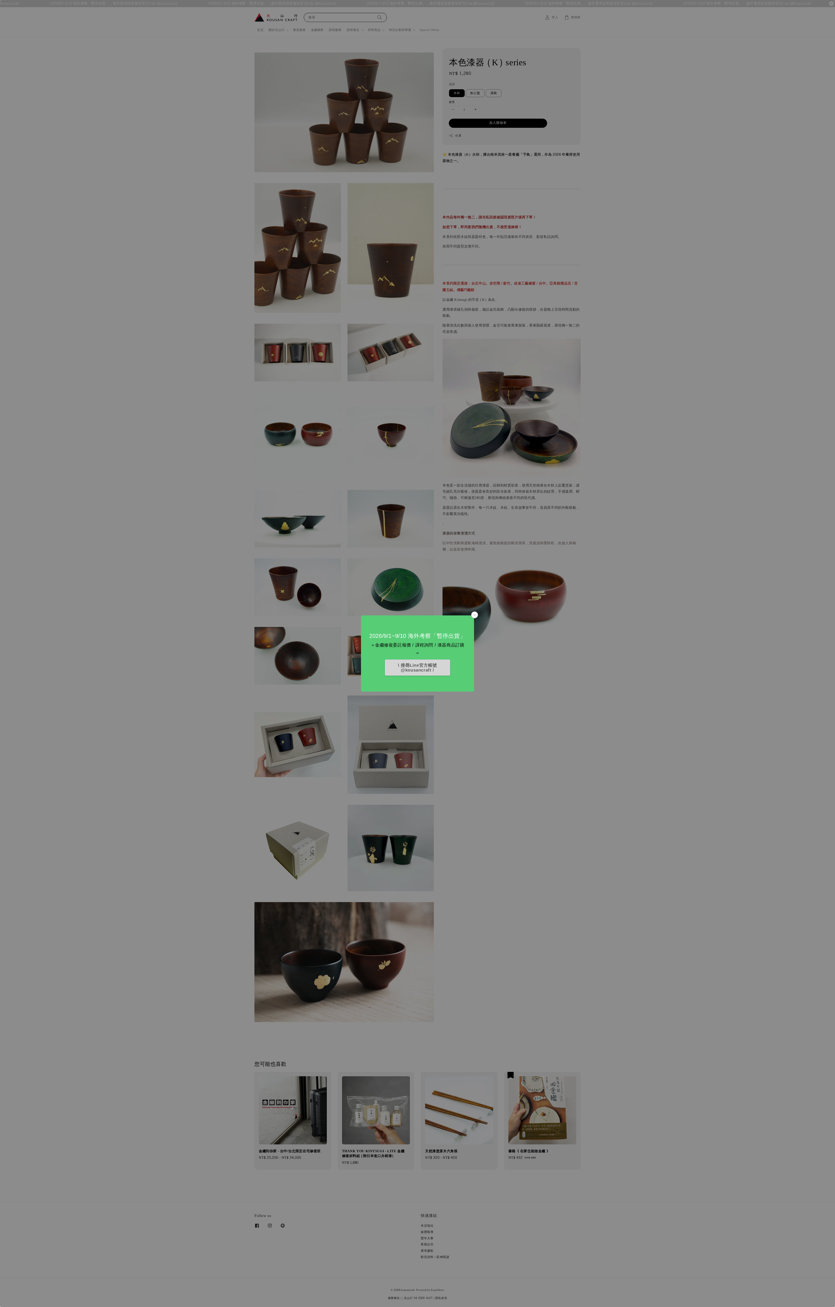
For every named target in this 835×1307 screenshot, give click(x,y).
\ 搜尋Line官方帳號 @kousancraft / (417, 667)
